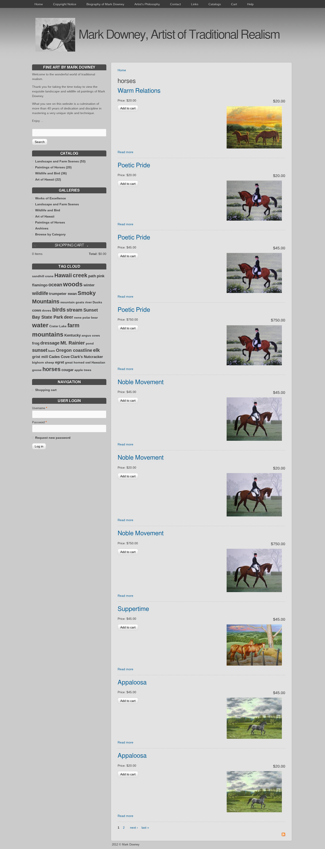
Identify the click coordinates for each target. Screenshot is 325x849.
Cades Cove (59, 357)
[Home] (55, 34)
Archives (41, 228)
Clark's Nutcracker (87, 357)
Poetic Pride (134, 165)
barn (51, 350)
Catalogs (214, 4)
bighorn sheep (43, 362)
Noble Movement (141, 382)
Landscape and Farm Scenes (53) (60, 161)
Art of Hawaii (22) (48, 179)
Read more (125, 152)
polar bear (90, 317)
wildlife (40, 293)
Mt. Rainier (72, 343)
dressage (49, 343)
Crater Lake (58, 326)
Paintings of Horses (50, 222)
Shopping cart (46, 390)
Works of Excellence (50, 198)
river (88, 302)
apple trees (83, 370)
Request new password (53, 437)
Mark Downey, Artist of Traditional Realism (178, 35)
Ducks (97, 302)
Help (250, 4)
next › (134, 827)
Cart (234, 4)
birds (59, 309)
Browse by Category (50, 234)
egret (59, 362)
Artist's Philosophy (147, 4)
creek (80, 275)
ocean (55, 284)
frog (35, 343)
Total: (93, 254)
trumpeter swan (63, 294)
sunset (39, 350)
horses (51, 369)
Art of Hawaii (44, 216)
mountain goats (72, 302)
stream (74, 310)
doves (46, 310)
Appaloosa (132, 683)
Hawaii (63, 275)
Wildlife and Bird (47, 210)
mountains (47, 334)
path (92, 276)
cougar (67, 370)
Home (38, 4)
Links (194, 4)
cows (36, 310)
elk (96, 350)
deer (68, 317)
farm (73, 325)
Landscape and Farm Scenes (57, 204)
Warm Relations (139, 91)
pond (90, 343)
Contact (175, 4)
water (40, 325)
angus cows (91, 335)
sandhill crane (43, 276)
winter (89, 285)
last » (145, 827)
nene (78, 317)
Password (39, 422)
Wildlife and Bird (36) (51, 173)
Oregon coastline (74, 350)
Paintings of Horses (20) (53, 167)
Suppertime (133, 609)
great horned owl (78, 362)
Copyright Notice (64, 4)
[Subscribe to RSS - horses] (283, 835)
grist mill (40, 357)
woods (73, 284)
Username (39, 408)
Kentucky (72, 335)
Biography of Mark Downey (105, 4)
